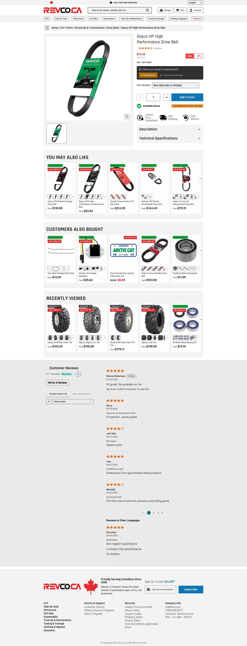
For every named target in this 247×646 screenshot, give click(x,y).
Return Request (93, 614)
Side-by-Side (61, 18)
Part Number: (144, 85)
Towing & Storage (156, 18)
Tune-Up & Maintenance (131, 18)
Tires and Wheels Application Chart (141, 625)
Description (148, 129)
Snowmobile (109, 18)
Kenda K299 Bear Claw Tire (60, 342)
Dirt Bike (93, 18)
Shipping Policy (134, 617)
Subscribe (190, 589)
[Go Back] (47, 28)
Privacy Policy (132, 620)
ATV (47, 18)
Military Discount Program (99, 610)
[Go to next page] (163, 513)
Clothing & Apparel (178, 18)
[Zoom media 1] (127, 116)
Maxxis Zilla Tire (149, 342)
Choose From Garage (173, 75)
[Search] (147, 10)
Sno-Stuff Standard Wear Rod (61, 273)
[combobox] (118, 10)
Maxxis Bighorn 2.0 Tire (89, 342)
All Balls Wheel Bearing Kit (185, 342)
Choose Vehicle (148, 75)
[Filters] (49, 401)
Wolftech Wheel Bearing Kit (185, 273)
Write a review (57, 383)
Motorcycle (78, 18)
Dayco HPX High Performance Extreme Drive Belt (91, 204)
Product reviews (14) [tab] (58, 394)
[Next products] (201, 178)
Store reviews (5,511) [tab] (82, 394)
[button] (146, 48)
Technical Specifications (158, 138)
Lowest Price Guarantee (138, 607)
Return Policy (132, 610)
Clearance (197, 18)
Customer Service (94, 607)
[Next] (73, 196)
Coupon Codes (133, 614)
